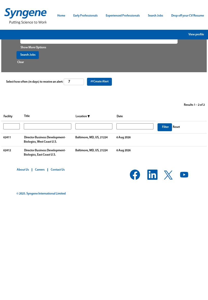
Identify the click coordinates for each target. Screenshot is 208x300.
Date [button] (120, 116)
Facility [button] (8, 116)
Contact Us (58, 169)
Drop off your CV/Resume (187, 15)
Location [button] (82, 116)
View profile (196, 34)
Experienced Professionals (123, 15)
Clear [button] (20, 62)
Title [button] (27, 116)
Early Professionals (85, 15)
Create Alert (101, 81)
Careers (40, 169)
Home (61, 15)
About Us (23, 169)
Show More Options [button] (33, 47)
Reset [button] (176, 127)
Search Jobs (155, 15)
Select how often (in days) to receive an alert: (34, 81)
